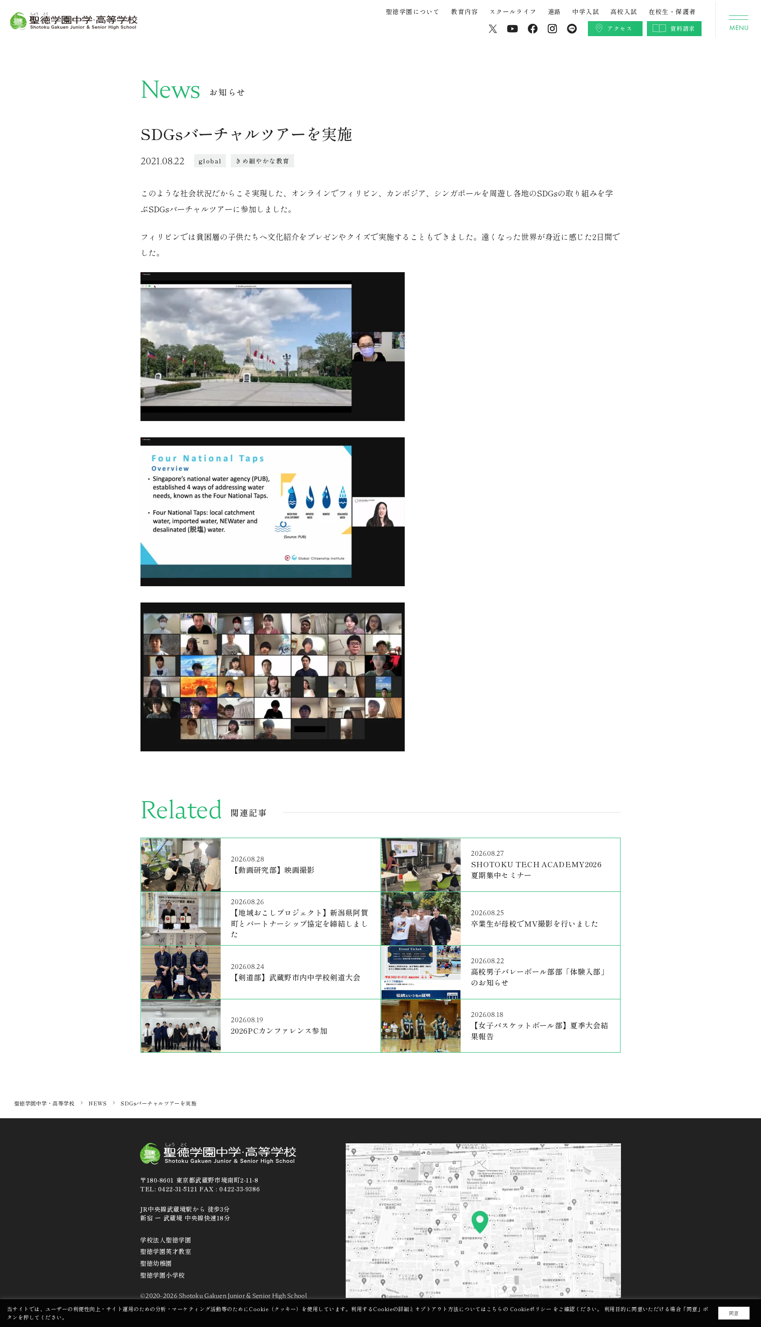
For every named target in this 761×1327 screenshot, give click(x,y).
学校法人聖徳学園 (165, 1239)
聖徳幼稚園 (156, 1263)
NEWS (98, 1103)
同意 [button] (734, 1312)
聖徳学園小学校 (162, 1275)
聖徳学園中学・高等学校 (44, 1103)
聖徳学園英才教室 (165, 1251)
